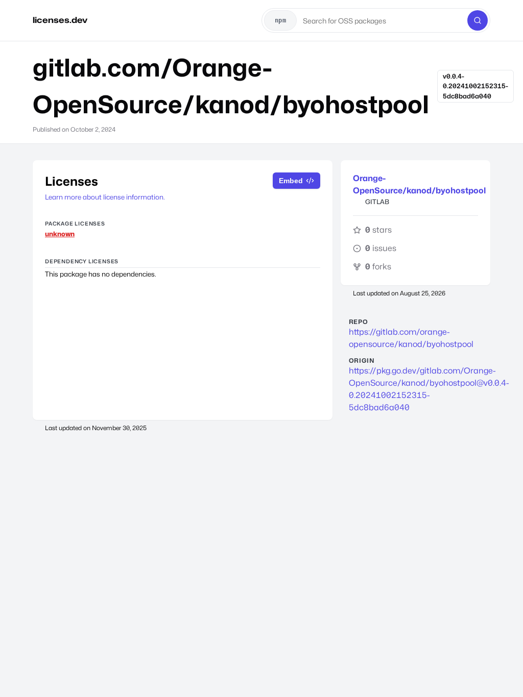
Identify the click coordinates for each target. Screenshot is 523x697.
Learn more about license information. (105, 197)
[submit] (477, 20)
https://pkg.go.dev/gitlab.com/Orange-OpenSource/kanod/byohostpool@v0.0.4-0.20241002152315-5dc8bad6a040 (415, 389)
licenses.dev (60, 20)
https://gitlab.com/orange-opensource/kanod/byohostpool (411, 338)
